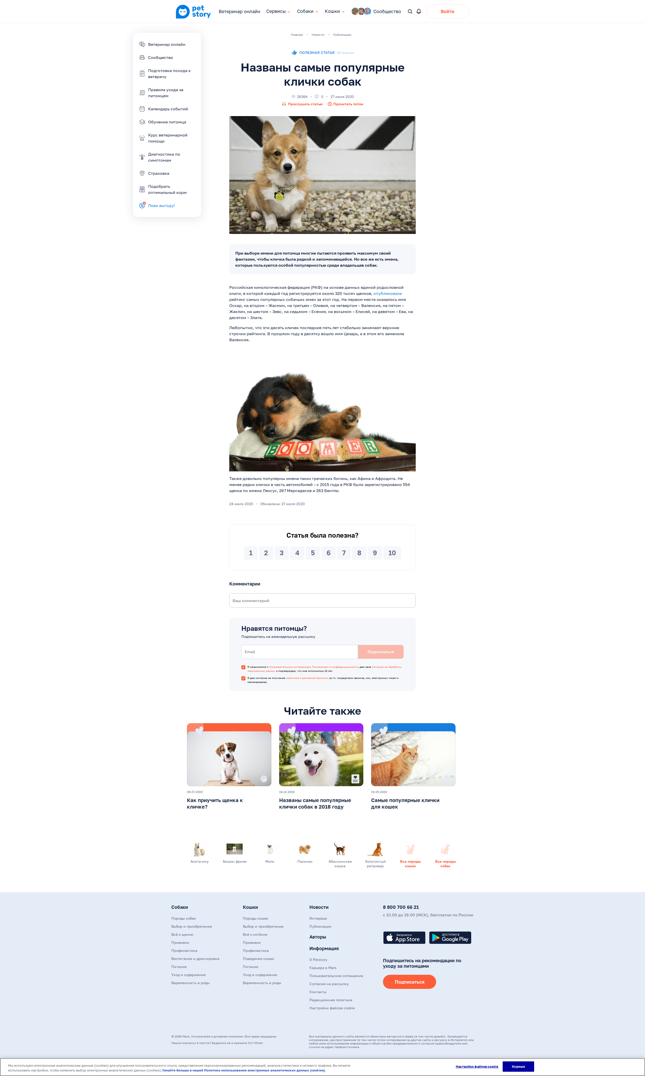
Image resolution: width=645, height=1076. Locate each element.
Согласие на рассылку (329, 984)
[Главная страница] (193, 18)
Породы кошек (255, 918)
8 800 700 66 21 (401, 907)
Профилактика (184, 950)
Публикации (320, 926)
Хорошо (518, 1066)
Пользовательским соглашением (289, 666)
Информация (324, 948)
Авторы (317, 937)
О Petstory (318, 959)
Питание (179, 966)
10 (392, 553)
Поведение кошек (258, 958)
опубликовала (387, 293)
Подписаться (409, 982)
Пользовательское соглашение (336, 976)
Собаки (179, 907)
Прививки (180, 942)
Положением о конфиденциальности (335, 666)
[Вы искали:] (410, 11)
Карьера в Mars (322, 967)
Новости (319, 907)
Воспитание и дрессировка (195, 958)
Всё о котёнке (255, 934)
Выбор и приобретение (191, 926)
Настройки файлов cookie (477, 1066)
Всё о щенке (182, 934)
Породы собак (183, 918)
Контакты (317, 992)
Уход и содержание (188, 975)
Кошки (250, 907)
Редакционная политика (330, 1000)
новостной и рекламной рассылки (307, 677)
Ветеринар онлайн (239, 11)
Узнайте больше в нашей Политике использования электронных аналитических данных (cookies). (244, 1070)
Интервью (318, 918)
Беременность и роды (190, 983)
